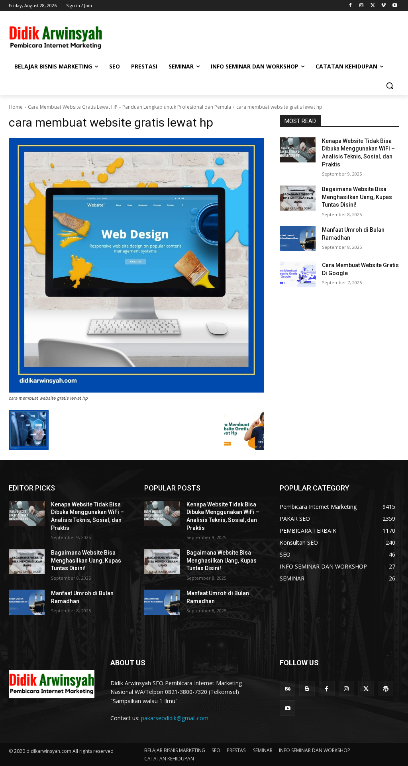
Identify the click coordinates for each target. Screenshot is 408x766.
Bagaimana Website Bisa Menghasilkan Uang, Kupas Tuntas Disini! (357, 197)
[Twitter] (372, 5)
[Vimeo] (383, 5)
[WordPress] (385, 688)
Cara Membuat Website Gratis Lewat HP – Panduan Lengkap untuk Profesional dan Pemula (129, 107)
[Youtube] (394, 5)
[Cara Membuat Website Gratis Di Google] (298, 274)
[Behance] (287, 688)
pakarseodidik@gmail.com (174, 718)
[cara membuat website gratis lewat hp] (136, 265)
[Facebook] (350, 5)
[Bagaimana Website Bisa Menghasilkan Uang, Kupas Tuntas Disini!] (298, 198)
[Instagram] (361, 5)
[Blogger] (307, 688)
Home (16, 107)
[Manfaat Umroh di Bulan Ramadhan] (298, 238)
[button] (389, 85)
